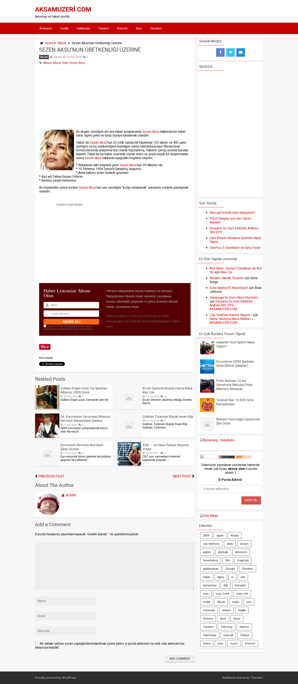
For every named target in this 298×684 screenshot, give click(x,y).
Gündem (156, 28)
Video (207, 643)
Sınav (236, 618)
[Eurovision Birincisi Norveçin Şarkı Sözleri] (47, 465)
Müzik (62, 43)
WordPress (69, 678)
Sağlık (242, 610)
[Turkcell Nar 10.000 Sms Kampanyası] (207, 411)
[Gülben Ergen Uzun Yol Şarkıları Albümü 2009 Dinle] (47, 408)
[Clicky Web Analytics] (244, 457)
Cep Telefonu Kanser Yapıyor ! (231, 315)
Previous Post (51, 476)
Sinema (208, 618)
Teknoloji (227, 627)
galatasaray (210, 569)
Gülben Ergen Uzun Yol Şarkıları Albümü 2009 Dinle (83, 390)
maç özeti (222, 593)
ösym (234, 643)
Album (47, 63)
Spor (139, 28)
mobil (206, 602)
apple (220, 535)
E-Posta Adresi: (230, 480)
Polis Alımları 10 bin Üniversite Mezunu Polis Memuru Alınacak (234, 385)
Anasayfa (45, 28)
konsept (240, 585)
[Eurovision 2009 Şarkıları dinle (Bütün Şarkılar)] (207, 372)
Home (49, 43)
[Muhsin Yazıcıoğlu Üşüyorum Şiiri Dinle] (207, 430)
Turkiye (244, 635)
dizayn (244, 544)
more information (82, 329)
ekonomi (241, 552)
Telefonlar (209, 635)
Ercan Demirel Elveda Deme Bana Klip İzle (167, 390)
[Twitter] (230, 52)
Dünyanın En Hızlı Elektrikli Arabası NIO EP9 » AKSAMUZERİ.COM (231, 305)
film (227, 560)
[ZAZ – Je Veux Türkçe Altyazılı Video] (129, 465)
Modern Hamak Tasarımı (227, 278)
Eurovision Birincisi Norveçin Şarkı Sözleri (81, 447)
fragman (243, 560)
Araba (235, 535)
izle (243, 577)
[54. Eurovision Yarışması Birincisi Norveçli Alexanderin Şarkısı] (47, 437)
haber (206, 577)
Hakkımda (83, 28)
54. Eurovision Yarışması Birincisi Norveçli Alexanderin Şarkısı (85, 419)
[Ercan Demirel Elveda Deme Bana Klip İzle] (129, 408)
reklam (226, 610)
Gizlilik (64, 28)
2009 (206, 535)
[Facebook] (220, 52)
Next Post (182, 476)
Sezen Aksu (77, 63)
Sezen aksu (93, 158)
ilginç (221, 577)
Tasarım (103, 28)
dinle (230, 544)
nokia (235, 602)
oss (248, 602)
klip (226, 585)
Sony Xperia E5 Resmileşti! (229, 288)
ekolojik (223, 552)
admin (58, 57)
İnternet (122, 28)
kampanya (210, 585)
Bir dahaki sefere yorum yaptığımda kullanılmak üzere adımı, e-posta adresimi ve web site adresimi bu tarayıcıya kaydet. (109, 645)
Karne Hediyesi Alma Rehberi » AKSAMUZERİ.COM (231, 321)
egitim (207, 552)
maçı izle (242, 593)
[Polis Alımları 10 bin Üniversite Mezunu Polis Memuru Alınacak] (207, 392)
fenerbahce (210, 560)
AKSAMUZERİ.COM (63, 9)
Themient (256, 678)
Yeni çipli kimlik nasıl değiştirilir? (232, 213)
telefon (244, 627)
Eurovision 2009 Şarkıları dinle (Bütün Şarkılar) (235, 363)
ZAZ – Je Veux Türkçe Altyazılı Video (166, 447)
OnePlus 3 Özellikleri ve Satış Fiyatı (235, 248)
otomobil (209, 610)
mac (206, 593)
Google (230, 569)
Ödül (65, 63)
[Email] (240, 52)
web (220, 643)
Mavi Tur (226, 272)
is (232, 577)
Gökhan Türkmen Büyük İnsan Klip (168, 417)
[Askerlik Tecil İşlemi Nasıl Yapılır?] (207, 353)
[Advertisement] (188, 11)
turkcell (228, 635)
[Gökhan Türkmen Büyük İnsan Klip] (129, 437)
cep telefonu (211, 544)
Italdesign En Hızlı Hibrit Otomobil (234, 297)
